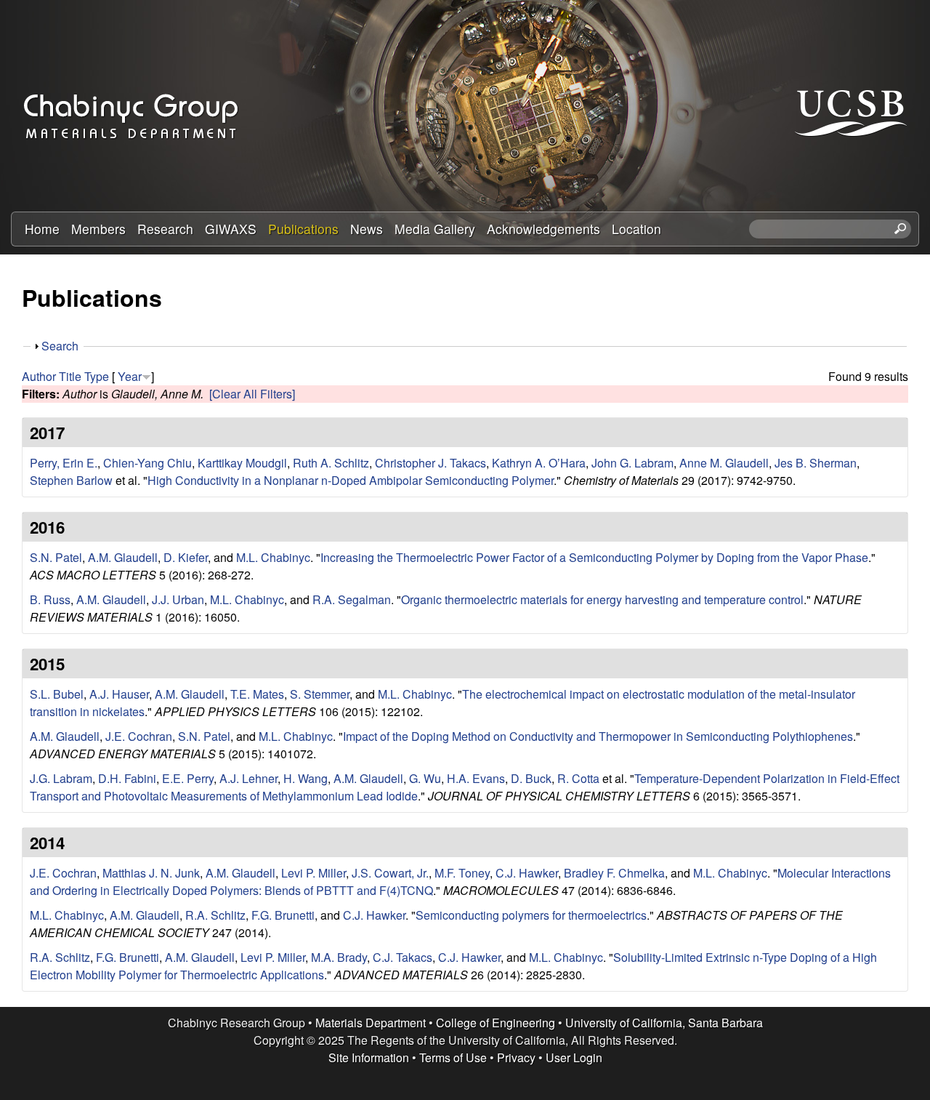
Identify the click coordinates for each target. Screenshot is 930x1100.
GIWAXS (230, 229)
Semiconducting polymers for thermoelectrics (531, 915)
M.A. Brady (339, 957)
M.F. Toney (462, 872)
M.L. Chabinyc (273, 557)
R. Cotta (578, 778)
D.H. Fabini (127, 778)
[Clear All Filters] (252, 393)
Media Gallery (435, 229)
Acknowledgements (543, 229)
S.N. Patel (56, 557)
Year (130, 376)
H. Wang (305, 778)
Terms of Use (453, 1057)
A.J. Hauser (119, 694)
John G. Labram (632, 462)
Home (42, 229)
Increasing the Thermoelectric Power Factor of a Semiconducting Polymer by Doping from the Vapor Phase (594, 557)
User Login (574, 1057)
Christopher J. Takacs (430, 462)
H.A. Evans (476, 778)
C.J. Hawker (527, 872)
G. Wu (425, 778)
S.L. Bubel (57, 694)
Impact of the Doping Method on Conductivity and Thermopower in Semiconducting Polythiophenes (598, 736)
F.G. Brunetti (283, 915)
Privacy (516, 1057)
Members (98, 229)
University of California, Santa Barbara (664, 1022)
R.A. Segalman (351, 599)
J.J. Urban (178, 599)
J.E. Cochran (138, 736)
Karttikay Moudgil (242, 462)
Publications (303, 229)
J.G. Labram (61, 778)
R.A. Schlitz (215, 915)
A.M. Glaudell (123, 557)
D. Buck (531, 778)
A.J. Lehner (248, 778)
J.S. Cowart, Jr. (390, 872)
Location (636, 229)
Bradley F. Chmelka (614, 872)
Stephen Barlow (71, 480)
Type (96, 376)
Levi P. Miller (313, 872)
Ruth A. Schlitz (331, 462)
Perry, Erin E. (63, 462)
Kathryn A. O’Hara (539, 462)
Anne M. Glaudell (724, 462)
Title (70, 376)
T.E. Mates (257, 694)
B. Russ (50, 599)
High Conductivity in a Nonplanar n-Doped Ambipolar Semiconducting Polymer (350, 480)
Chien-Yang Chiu (147, 462)
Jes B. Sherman (816, 462)
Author (39, 376)
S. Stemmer (319, 694)
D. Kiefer (185, 557)
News (366, 229)
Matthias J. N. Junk (151, 872)
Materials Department (370, 1022)
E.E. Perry (188, 778)
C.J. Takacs (402, 957)
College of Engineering (495, 1022)
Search (59, 345)
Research (165, 229)
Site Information (368, 1057)
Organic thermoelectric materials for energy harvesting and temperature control (602, 599)
